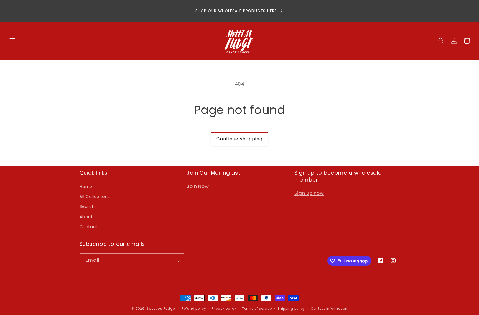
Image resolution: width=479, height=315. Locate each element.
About (86, 217)
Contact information (329, 308)
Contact (89, 226)
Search (87, 206)
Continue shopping (239, 139)
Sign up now (309, 193)
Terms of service (257, 308)
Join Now (198, 186)
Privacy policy (224, 308)
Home (86, 186)
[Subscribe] (177, 260)
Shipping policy (291, 308)
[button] (12, 41)
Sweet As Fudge (160, 308)
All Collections (95, 196)
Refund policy (194, 308)
